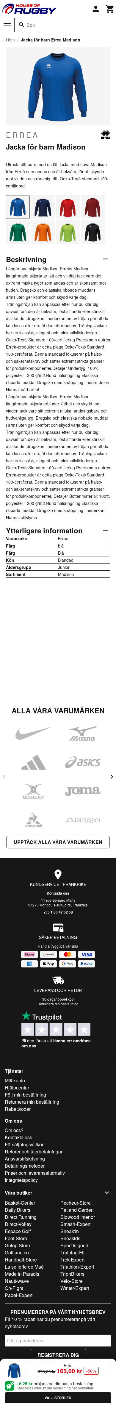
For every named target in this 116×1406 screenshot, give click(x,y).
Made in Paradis (22, 1273)
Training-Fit (72, 1252)
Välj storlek (58, 1397)
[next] (112, 777)
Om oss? (14, 1130)
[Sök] (21, 25)
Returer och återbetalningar (33, 1151)
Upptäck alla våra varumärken (58, 842)
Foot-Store (16, 1238)
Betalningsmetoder (25, 1165)
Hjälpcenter (17, 1087)
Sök (30, 25)
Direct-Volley (18, 1224)
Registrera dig (58, 1355)
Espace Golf (18, 1231)
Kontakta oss (58, 893)
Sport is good (74, 1245)
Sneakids (70, 1238)
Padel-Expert (18, 1295)
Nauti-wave (17, 1280)
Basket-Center (20, 1202)
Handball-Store (21, 1259)
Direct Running (21, 1217)
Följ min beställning (25, 1094)
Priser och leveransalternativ (35, 1172)
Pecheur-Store (75, 1202)
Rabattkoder (18, 1108)
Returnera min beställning (32, 1101)
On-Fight (14, 1288)
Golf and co (17, 1252)
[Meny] (7, 25)
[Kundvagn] (110, 9)
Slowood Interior (77, 1217)
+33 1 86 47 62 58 (58, 912)
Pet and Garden (77, 1209)
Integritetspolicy (21, 1180)
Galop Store (17, 1245)
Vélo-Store (71, 1280)
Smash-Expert (75, 1224)
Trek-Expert (72, 1259)
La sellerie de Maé (24, 1266)
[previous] (4, 777)
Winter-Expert (74, 1288)
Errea (22, 134)
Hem (10, 40)
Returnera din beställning (58, 1003)
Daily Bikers (17, 1209)
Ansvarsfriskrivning (25, 1158)
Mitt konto (15, 1080)
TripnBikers (72, 1273)
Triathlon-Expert (77, 1266)
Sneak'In (69, 1231)
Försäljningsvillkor (24, 1144)
